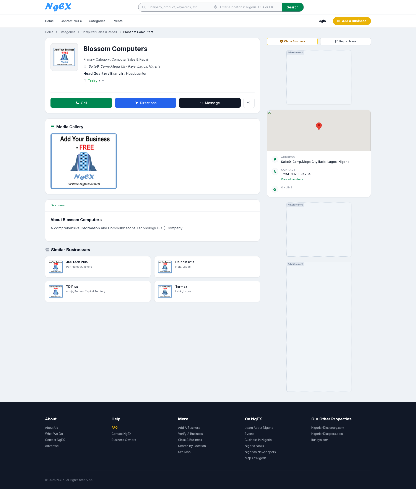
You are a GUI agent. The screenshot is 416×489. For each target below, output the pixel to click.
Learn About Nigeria (259, 427)
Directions (148, 103)
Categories (97, 21)
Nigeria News (254, 446)
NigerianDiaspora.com (327, 434)
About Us (51, 427)
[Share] (249, 103)
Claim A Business (190, 440)
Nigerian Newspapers (260, 452)
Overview (57, 205)
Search (292, 7)
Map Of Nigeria (255, 458)
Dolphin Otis (184, 262)
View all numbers (292, 179)
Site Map (184, 452)
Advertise (52, 446)
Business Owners (124, 440)
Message (212, 103)
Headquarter (136, 73)
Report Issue (347, 41)
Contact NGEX (71, 21)
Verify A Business (190, 434)
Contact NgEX (55, 440)
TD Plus (72, 286)
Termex (181, 286)
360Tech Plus (77, 262)
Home (49, 21)
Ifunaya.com (319, 440)
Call (84, 103)
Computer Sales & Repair (99, 32)
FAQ (115, 427)
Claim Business (294, 41)
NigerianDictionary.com (327, 427)
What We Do (54, 434)
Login (321, 21)
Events (117, 21)
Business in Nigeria (258, 440)
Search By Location (192, 446)
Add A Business (354, 21)
